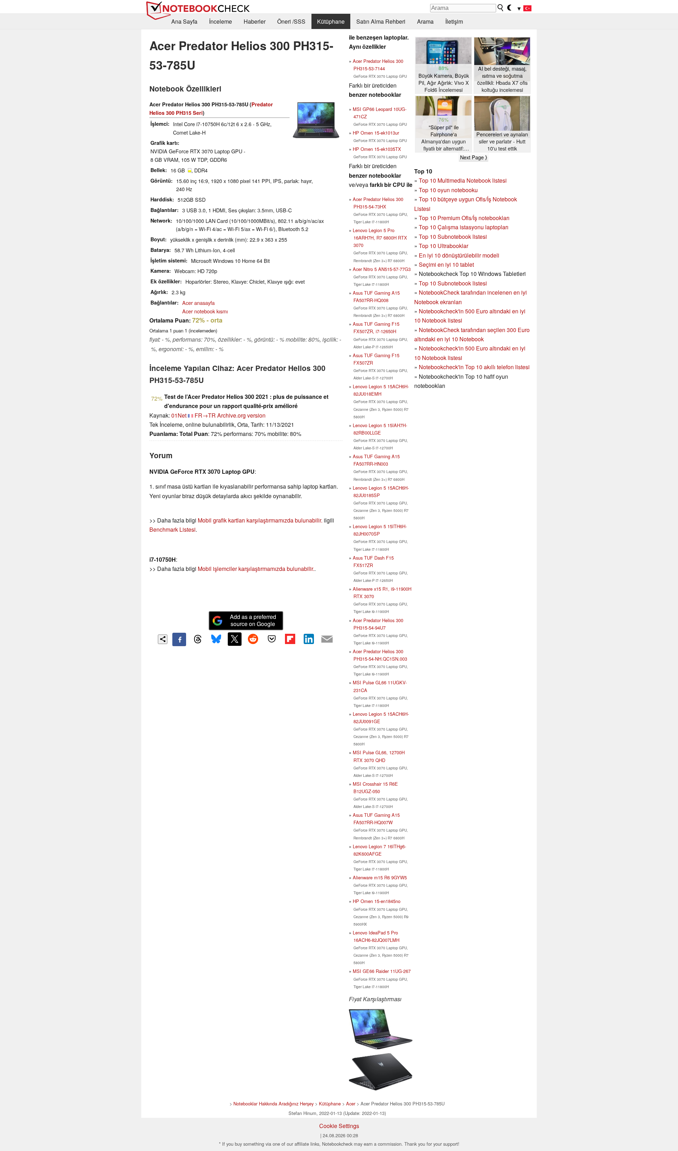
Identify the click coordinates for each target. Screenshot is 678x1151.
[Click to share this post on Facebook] (179, 639)
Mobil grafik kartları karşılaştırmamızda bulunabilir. (260, 520)
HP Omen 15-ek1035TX (377, 149)
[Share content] (162, 639)
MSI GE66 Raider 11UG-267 (382, 971)
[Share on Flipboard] (290, 639)
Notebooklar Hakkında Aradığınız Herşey (273, 1103)
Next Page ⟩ (473, 157)
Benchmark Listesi (172, 529)
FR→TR (205, 415)
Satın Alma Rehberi (380, 21)
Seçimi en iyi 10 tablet (446, 264)
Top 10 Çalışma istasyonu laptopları (464, 227)
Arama (425, 21)
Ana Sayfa (184, 21)
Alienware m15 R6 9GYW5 (380, 877)
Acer (350, 1103)
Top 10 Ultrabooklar (443, 246)
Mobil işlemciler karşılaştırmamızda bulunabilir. (256, 569)
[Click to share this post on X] (234, 639)
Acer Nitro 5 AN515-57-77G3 (382, 269)
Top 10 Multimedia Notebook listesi (463, 180)
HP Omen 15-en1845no (376, 901)
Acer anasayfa (198, 302)
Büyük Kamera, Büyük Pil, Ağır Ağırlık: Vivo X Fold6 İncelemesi (443, 82)
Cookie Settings (339, 1126)
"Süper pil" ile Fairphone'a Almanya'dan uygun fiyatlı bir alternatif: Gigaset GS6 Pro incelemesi (443, 138)
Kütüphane (331, 21)
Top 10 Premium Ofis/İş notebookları (464, 218)
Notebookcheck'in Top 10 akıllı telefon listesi (474, 367)
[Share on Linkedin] (308, 639)
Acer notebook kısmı (205, 311)
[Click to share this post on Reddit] (253, 639)
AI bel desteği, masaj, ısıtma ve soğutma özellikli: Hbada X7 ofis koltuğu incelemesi (502, 79)
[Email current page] (327, 639)
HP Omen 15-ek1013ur (376, 132)
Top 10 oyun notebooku (448, 190)
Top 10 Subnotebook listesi (453, 236)
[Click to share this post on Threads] (197, 639)
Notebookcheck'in (442, 348)
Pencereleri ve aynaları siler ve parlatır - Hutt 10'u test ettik (502, 141)
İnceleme (220, 21)
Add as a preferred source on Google (253, 620)
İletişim (454, 21)
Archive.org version (241, 415)
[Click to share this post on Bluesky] (216, 639)
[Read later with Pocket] (271, 639)
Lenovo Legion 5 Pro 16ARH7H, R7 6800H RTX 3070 (380, 237)
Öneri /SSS (291, 21)
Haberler (255, 21)
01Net (178, 415)
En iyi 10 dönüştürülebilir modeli (459, 255)
